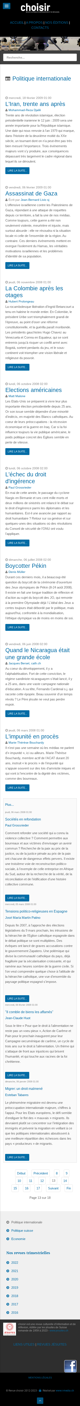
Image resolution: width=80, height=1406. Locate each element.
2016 (14, 1312)
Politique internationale (26, 1222)
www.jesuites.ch (59, 1330)
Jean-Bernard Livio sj (35, 199)
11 (30, 1181)
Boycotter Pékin (25, 566)
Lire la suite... (17, 170)
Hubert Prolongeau (21, 301)
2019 (14, 1287)
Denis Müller (17, 572)
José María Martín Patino (22, 917)
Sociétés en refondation (23, 819)
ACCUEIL (17, 22)
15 (15, 1188)
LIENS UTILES (24, 1344)
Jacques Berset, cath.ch (25, 663)
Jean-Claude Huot (17, 1018)
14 (65, 1181)
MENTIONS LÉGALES (40, 1377)
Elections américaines (33, 390)
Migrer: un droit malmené (24, 1088)
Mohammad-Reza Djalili (25, 110)
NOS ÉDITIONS (56, 22)
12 (42, 1181)
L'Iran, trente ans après (35, 104)
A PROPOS (34, 22)
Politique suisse (22, 1230)
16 (26, 1188)
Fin (69, 1188)
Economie (18, 1239)
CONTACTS (40, 27)
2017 (14, 1304)
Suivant (53, 1188)
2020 (14, 1279)
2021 (14, 1271)
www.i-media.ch (65, 1390)
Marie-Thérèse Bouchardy (26, 742)
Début (21, 1173)
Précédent (40, 1173)
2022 (14, 1262)
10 (19, 1181)
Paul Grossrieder (20, 487)
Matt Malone (17, 396)
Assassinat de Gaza (31, 193)
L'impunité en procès (32, 736)
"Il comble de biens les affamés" (29, 1012)
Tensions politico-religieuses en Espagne (36, 911)
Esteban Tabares (17, 1095)
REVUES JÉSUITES (52, 1344)
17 (38, 1188)
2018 (14, 1296)
